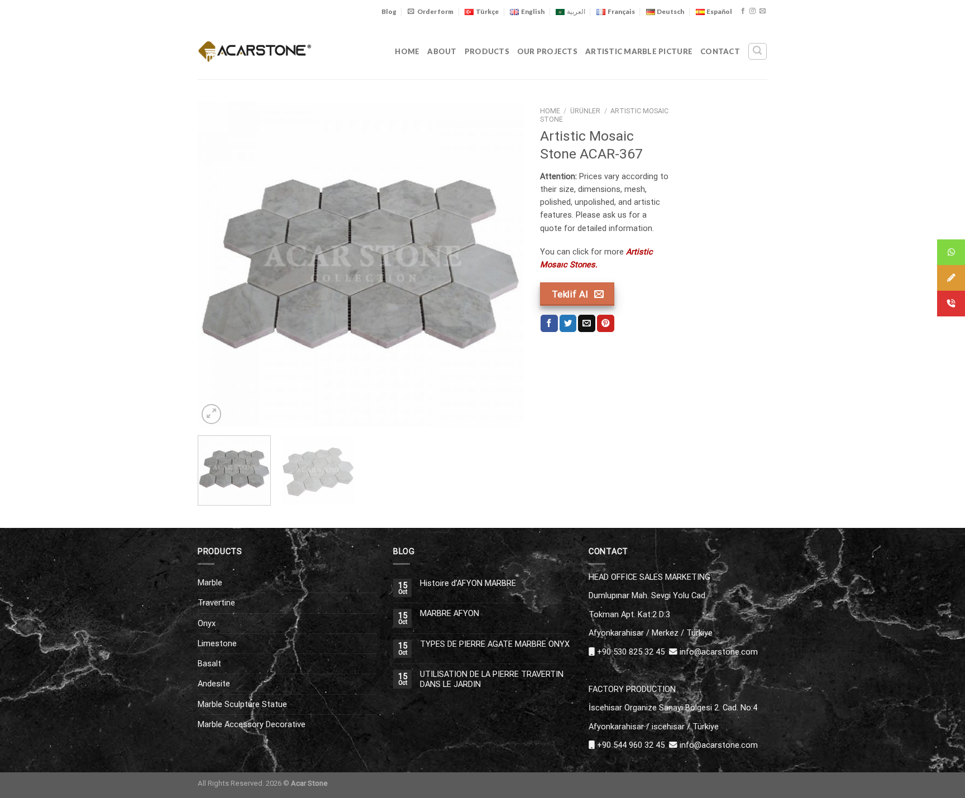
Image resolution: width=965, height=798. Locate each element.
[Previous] (218, 264)
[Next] (503, 264)
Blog (388, 11)
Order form (435, 11)
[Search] (757, 51)
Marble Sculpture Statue (242, 704)
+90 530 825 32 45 (631, 652)
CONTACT (720, 51)
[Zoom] (211, 414)
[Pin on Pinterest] (605, 323)
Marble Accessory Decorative (251, 724)
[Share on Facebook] (549, 323)
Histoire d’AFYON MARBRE (468, 583)
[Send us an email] (762, 11)
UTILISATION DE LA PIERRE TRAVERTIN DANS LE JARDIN (491, 679)
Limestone (217, 643)
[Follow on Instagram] (752, 11)
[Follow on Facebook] (743, 11)
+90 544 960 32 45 (631, 745)
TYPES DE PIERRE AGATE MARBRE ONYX (495, 644)
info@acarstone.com (719, 652)
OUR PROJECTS (547, 51)
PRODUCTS (487, 51)
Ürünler (585, 111)
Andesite (214, 684)
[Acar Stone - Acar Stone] (255, 51)
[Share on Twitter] (568, 323)
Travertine (216, 603)
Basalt (209, 663)
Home (407, 51)
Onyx (207, 623)
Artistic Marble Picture (638, 51)
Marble (210, 583)
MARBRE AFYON (449, 613)
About (441, 51)
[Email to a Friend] (586, 323)
